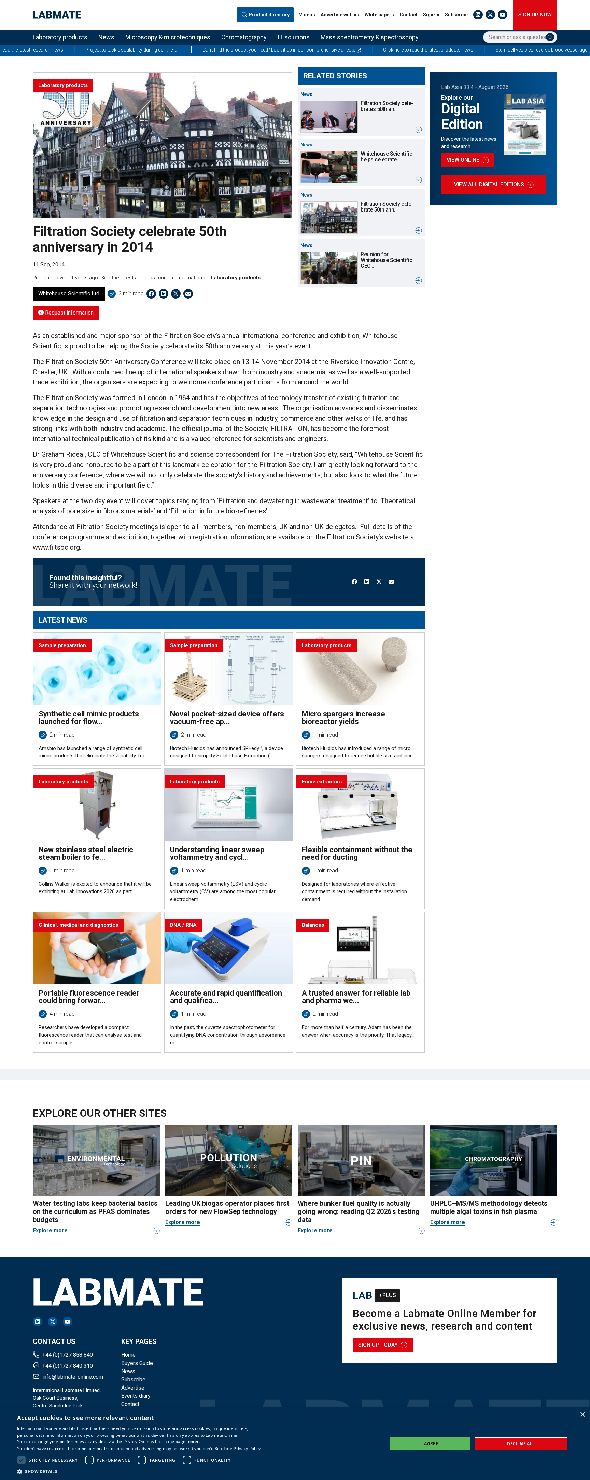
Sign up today (378, 1344)
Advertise (132, 1387)
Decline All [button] (521, 1444)
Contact (408, 14)
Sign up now (535, 15)
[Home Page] (57, 15)
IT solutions (294, 37)
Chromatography (244, 37)
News (106, 37)
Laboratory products (60, 37)
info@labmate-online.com (72, 1377)
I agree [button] (429, 1444)
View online (463, 160)
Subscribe (456, 14)
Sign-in (431, 14)
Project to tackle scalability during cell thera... (63, 50)
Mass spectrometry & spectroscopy (370, 37)
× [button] (582, 1414)
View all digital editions (489, 184)
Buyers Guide (137, 1363)
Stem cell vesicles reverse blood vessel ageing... (476, 50)
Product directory (269, 15)
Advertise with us (340, 14)
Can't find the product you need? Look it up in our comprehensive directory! (212, 50)
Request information (69, 312)
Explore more (50, 1230)
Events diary (136, 1396)
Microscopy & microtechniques (167, 37)
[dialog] (295, 1443)
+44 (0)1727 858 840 (67, 1355)
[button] (139, 1471)
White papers (379, 14)
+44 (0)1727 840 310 (67, 1366)
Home (128, 1355)
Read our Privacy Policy (238, 1448)
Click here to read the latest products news (358, 50)
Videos (307, 14)
